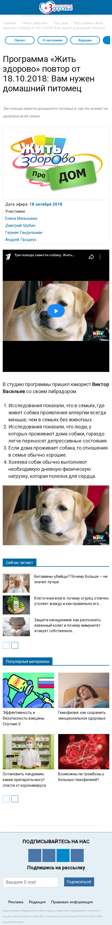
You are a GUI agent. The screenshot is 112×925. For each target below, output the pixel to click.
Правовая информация (72, 902)
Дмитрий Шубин (20, 225)
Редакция (37, 902)
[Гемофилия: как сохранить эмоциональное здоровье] (84, 690)
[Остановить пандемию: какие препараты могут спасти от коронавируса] (28, 751)
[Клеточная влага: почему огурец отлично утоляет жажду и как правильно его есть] (16, 604)
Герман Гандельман (23, 232)
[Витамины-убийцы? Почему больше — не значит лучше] (16, 583)
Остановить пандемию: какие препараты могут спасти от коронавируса (24, 780)
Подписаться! (79, 882)
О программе (53, 40)
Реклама (15, 902)
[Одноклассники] (34, 855)
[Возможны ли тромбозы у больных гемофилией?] (84, 751)
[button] (104, 7)
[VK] (48, 855)
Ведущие (85, 40)
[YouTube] (77, 855)
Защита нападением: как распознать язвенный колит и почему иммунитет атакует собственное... (67, 625)
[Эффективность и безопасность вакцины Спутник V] (28, 690)
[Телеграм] (63, 855)
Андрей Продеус (21, 239)
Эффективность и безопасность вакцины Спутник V (23, 718)
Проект (20, 40)
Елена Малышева (21, 218)
